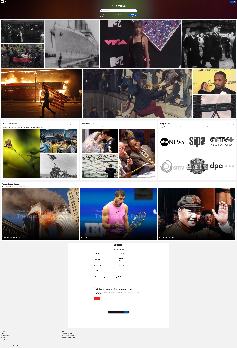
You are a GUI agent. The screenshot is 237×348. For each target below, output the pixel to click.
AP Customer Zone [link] (5, 335)
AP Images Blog (4, 339)
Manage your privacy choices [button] (68, 337)
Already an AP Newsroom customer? (115, 312)
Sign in (125, 312)
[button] (6, 1)
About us (3, 333)
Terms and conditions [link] (67, 333)
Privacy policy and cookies (68, 335)
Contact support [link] (5, 341)
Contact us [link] (132, 15)
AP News (3, 337)
